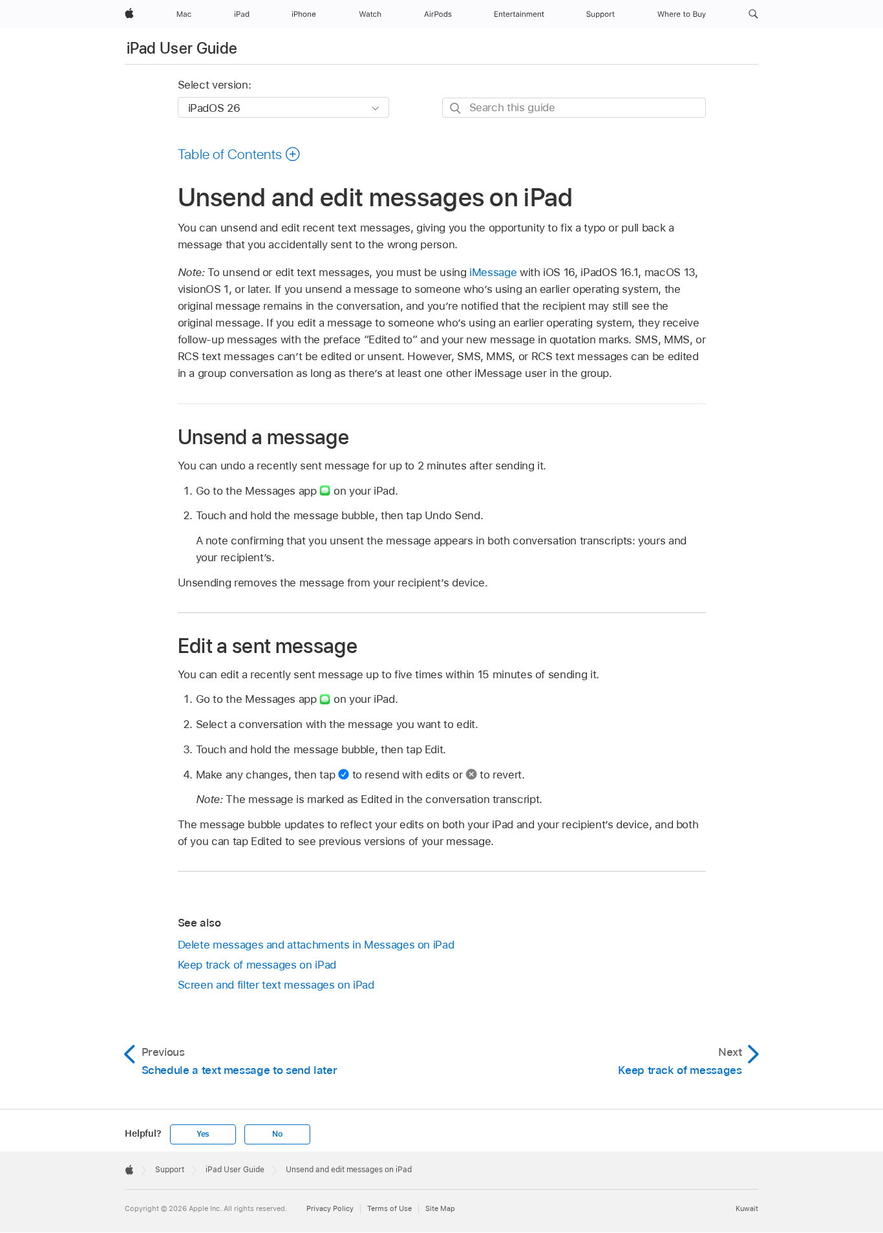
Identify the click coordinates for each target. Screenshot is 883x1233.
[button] (753, 14)
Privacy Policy (330, 1208)
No (277, 1134)
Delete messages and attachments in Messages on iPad (316, 944)
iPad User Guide (182, 48)
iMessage (492, 272)
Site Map (440, 1208)
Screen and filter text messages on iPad (276, 984)
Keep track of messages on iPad (257, 964)
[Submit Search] (456, 108)
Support (169, 1169)
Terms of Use (389, 1208)
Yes (203, 1134)
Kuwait (747, 1208)
